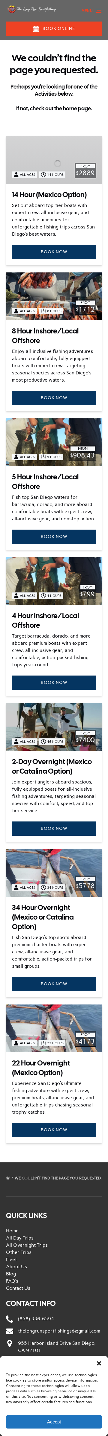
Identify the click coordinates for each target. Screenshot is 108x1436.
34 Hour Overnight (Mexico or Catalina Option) (43, 917)
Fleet (11, 1259)
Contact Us (18, 1288)
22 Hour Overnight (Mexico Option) (41, 1067)
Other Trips (19, 1252)
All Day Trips (20, 1238)
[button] (99, 1363)
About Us (16, 1266)
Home (12, 1231)
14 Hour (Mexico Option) (49, 194)
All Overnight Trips (27, 1245)
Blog (11, 1274)
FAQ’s (12, 1281)
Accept (54, 1421)
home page (77, 108)
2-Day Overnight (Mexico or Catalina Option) (52, 766)
